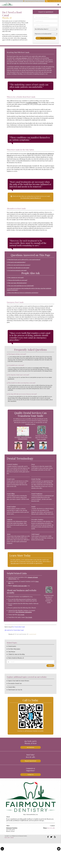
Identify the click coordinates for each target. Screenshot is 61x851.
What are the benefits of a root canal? (17, 280)
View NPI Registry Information (23, 612)
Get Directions (30, 747)
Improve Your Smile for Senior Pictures (18, 680)
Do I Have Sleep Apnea (14, 649)
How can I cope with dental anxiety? (17, 283)
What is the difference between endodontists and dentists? (23, 292)
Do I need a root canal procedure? (17, 262)
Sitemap (12, 837)
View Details (21, 614)
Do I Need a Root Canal (18, 627)
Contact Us (30, 774)
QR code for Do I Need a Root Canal (14, 630)
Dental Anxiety (12, 646)
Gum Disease (11, 651)
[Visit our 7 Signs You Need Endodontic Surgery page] (43, 449)
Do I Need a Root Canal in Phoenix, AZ (30, 198)
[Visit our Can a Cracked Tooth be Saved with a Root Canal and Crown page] (18, 449)
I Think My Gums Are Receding (16, 654)
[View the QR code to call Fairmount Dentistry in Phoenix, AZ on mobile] (30, 728)
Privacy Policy (7, 837)
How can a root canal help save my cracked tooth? (21, 285)
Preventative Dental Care (15, 683)
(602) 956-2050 (15, 563)
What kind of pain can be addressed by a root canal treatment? (24, 259)
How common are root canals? (16, 277)
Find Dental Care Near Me (15, 689)
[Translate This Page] (58, 848)
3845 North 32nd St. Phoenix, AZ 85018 (34, 1)
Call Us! (54, 1)
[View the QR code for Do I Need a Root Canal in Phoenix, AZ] (41, 434)
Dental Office (11, 687)
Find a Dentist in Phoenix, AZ (16, 658)
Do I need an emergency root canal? (17, 270)
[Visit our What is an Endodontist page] (31, 449)
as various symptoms (32, 102)
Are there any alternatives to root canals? (18, 267)
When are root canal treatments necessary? (19, 265)
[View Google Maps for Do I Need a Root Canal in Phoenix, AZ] (23, 436)
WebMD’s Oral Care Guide (20, 585)
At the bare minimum (21, 58)
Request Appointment (30, 761)
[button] (58, 4)
